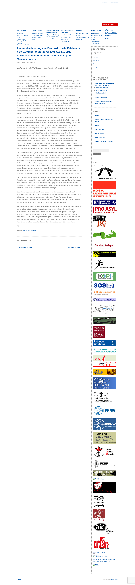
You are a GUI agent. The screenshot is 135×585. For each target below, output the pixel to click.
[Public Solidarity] (104, 295)
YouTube (96, 60)
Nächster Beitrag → (75, 247)
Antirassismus (99, 129)
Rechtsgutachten (101, 90)
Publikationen (37, 30)
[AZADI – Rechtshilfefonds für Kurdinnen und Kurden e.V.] (104, 443)
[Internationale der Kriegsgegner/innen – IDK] (104, 178)
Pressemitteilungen (102, 87)
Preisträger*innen (66, 41)
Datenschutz (114, 2)
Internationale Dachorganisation (22, 40)
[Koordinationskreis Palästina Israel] (104, 280)
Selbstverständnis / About (22, 36)
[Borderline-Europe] (104, 314)
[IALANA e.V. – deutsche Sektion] (104, 388)
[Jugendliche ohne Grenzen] (104, 269)
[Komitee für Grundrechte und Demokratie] (104, 323)
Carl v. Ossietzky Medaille (67, 31)
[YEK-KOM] (104, 561)
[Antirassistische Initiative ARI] (104, 375)
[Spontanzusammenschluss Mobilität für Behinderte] (104, 352)
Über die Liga (21, 30)
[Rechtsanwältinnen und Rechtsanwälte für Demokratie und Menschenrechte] (99, 337)
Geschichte (20, 33)
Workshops (79, 39)
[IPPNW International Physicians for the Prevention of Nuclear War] (104, 416)
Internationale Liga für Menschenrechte (35, 16)
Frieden (96, 125)
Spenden (93, 39)
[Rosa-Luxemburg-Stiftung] (104, 197)
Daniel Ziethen (114, 579)
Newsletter (79, 35)
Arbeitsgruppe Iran (100, 97)
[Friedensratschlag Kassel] (104, 301)
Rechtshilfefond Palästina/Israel (95, 42)
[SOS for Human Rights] (104, 287)
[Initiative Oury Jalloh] (104, 256)
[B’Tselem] (98, 506)
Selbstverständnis (101, 93)
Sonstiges (26, 230)
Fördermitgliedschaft (96, 35)
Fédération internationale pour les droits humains (111, 33)
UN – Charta (50, 39)
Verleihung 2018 (66, 37)
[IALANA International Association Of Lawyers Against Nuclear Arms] (104, 402)
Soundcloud (97, 64)
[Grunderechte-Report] (104, 249)
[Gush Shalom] (101, 549)
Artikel (107, 38)
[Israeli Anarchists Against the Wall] (104, 475)
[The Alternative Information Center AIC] (104, 534)
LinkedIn (96, 67)
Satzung (93, 37)
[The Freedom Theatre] (104, 493)
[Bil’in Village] (98, 479)
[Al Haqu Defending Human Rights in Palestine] (99, 520)
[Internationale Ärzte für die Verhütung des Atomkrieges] (104, 429)
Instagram (96, 57)
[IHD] (104, 457)
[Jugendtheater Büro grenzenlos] (104, 240)
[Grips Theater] (99, 553)
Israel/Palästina (99, 137)
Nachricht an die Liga (82, 33)
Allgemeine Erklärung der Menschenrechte (53, 35)
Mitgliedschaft (95, 33)
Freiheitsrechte (99, 133)
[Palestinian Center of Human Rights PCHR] (104, 468)
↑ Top (19, 579)
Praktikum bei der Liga (82, 37)
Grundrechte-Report (37, 33)
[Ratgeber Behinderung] (104, 345)
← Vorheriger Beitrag (24, 247)
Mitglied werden (97, 30)
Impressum (105, 2)
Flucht (96, 115)
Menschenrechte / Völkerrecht (53, 31)
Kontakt (79, 30)
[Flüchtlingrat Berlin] (99, 226)
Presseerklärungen (37, 35)
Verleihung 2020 (66, 35)
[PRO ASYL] (105, 212)
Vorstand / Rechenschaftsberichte (23, 44)
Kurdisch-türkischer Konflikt (103, 141)
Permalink (33, 230)
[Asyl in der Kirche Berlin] (104, 366)
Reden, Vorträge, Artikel (37, 38)
